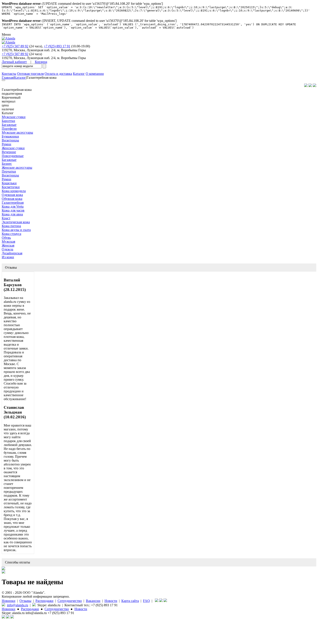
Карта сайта (130, 601)
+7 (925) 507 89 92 (15, 46)
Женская (8, 245)
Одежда (7, 249)
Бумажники (10, 136)
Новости (110, 601)
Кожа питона (11, 226)
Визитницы (10, 140)
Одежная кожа (12, 195)
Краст (6, 218)
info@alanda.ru (17, 605)
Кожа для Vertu (13, 206)
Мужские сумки (14, 117)
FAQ (146, 601)
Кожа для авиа (12, 214)
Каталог (79, 73)
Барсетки (8, 121)
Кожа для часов (13, 210)
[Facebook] (306, 86)
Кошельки (9, 183)
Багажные (9, 125)
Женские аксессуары (17, 167)
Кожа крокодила (14, 191)
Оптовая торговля (30, 73)
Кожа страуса (11, 234)
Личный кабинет (14, 62)
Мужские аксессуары (17, 132)
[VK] (310, 86)
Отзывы (25, 601)
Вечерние (9, 152)
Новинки (8, 601)
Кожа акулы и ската (16, 230)
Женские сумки (13, 148)
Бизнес (7, 163)
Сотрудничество (70, 601)
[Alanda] (8, 38)
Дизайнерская (12, 253)
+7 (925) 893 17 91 (57, 46)
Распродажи (44, 601)
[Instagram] (314, 86)
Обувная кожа (12, 199)
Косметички (11, 187)
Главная (7, 77)
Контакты (9, 73)
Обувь (6, 237)
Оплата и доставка (58, 73)
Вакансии (93, 601)
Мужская (8, 241)
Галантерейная (13, 202)
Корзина (41, 62)
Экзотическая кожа (16, 222)
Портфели (9, 128)
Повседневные (13, 156)
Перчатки (9, 171)
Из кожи (8, 257)
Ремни (6, 144)
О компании (95, 73)
